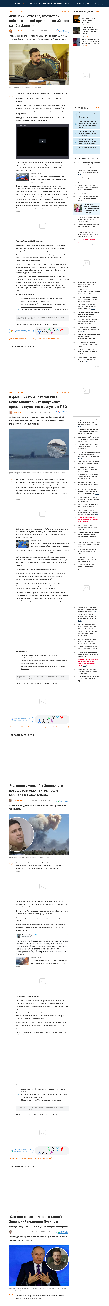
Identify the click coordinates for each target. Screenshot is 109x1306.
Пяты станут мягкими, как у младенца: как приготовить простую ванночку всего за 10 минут (88, 124)
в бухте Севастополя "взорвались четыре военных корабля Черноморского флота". (40, 586)
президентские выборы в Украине (48, 338)
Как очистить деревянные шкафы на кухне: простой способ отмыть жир (87, 150)
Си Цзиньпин (31, 338)
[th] (53, 329)
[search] (101, 3)
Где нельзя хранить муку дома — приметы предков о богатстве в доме (88, 115)
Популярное (70, 3)
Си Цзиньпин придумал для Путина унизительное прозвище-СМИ (44, 309)
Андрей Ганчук (18, 412)
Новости (28, 3)
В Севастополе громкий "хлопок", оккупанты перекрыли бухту (43, 1100)
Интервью (58, 3)
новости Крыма (44, 727)
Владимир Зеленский (37, 93)
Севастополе (40, 865)
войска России (31, 727)
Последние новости (85, 158)
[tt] (43, 332)
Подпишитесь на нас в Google (64, 31)
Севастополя (37, 485)
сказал (38, 105)
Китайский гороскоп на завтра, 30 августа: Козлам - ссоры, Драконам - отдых (88, 141)
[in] (51, 332)
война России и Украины (60, 727)
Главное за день (83, 11)
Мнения (37, 3)
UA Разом (48, 529)
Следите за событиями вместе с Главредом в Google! (22, 331)
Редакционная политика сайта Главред (43, 324)
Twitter (31, 907)
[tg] (57, 329)
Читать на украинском (62, 11)
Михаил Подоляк (26, 1158)
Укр (87, 3)
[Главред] (19, 3)
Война (86, 36)
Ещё (97, 11)
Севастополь (14, 727)
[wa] (49, 329)
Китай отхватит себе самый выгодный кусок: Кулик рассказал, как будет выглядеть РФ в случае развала (49, 179)
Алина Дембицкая (20, 31)
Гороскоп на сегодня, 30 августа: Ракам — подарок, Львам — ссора (87, 133)
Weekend (80, 3)
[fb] (39, 332)
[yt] (61, 329)
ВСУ (22, 727)
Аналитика (47, 3)
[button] (10, 3)
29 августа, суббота (80, 193)
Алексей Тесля (18, 800)
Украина (87, 24)
